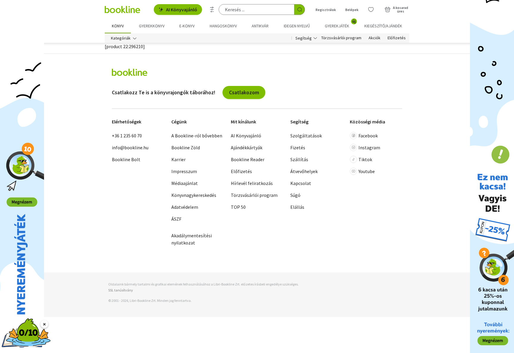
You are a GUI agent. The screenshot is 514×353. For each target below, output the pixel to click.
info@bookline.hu (130, 147)
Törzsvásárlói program (341, 38)
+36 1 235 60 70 (127, 136)
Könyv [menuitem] (118, 26)
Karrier (178, 159)
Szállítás (299, 159)
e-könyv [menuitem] (187, 26)
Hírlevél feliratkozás (252, 183)
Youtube (366, 171)
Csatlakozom (244, 92)
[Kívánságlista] (371, 9)
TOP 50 (238, 207)
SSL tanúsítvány (120, 290)
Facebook (368, 136)
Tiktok (365, 159)
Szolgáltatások (306, 136)
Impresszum (184, 171)
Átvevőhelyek (304, 171)
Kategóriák (121, 38)
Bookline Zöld (185, 147)
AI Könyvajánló (181, 9)
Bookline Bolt (126, 159)
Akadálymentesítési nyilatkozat (191, 239)
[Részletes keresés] (212, 9)
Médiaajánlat (184, 183)
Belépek (351, 9)
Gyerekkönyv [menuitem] (151, 26)
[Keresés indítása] (299, 9)
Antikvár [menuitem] (260, 26)
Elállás (297, 207)
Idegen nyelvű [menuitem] (297, 26)
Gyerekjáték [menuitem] (340, 24)
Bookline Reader (247, 159)
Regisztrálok (326, 9)
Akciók (374, 38)
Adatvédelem (184, 207)
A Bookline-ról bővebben (196, 136)
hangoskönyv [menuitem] (223, 26)
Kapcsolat (300, 183)
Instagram (369, 147)
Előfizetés (397, 38)
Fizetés (297, 147)
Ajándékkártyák (246, 147)
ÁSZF (176, 219)
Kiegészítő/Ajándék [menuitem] (383, 26)
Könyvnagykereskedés (193, 195)
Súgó (295, 195)
